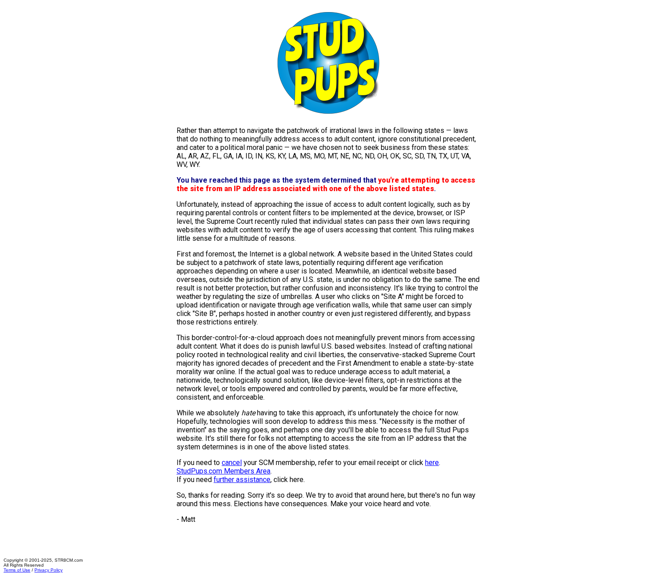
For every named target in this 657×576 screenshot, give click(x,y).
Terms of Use (17, 569)
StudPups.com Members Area (223, 471)
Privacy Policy (48, 569)
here (432, 462)
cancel (232, 462)
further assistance (242, 479)
